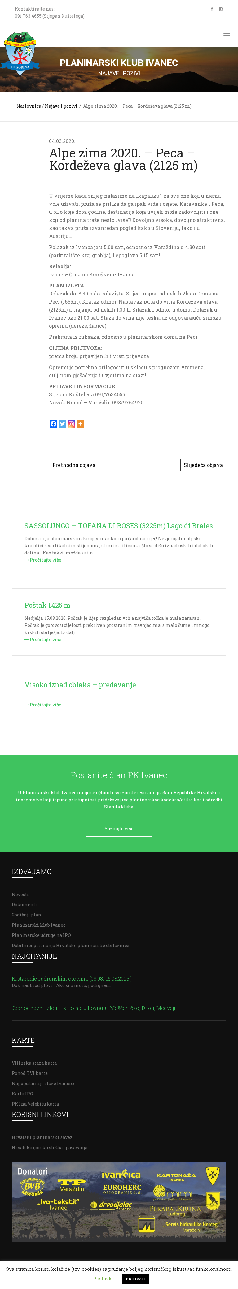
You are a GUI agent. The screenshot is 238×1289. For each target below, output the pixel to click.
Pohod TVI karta (30, 1073)
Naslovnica (28, 106)
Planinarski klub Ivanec (38, 925)
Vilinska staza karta (34, 1063)
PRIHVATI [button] (136, 1279)
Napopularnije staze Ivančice (44, 1083)
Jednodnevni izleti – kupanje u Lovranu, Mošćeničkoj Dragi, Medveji (93, 1008)
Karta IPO (22, 1094)
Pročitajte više (45, 560)
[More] (80, 424)
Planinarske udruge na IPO (41, 935)
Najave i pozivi (61, 106)
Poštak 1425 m (47, 605)
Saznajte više (119, 828)
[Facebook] (53, 424)
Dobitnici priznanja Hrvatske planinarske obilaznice (70, 945)
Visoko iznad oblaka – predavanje (80, 684)
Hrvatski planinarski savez (42, 1137)
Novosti (20, 894)
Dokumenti (24, 904)
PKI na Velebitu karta (35, 1104)
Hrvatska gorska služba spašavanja (49, 1147)
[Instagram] (71, 424)
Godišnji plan (26, 915)
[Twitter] (62, 424)
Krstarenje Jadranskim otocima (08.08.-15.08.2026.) (72, 978)
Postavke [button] (103, 1278)
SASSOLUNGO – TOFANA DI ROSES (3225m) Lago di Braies (118, 525)
